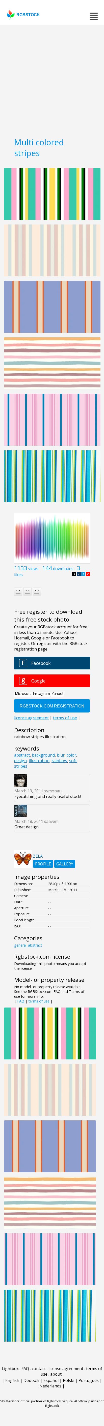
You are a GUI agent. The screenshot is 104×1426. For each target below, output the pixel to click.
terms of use (38, 1001)
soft (73, 760)
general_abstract (28, 945)
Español (51, 1380)
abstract (22, 755)
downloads (63, 568)
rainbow (59, 760)
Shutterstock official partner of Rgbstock (30, 1401)
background (43, 755)
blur (61, 755)
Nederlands (50, 1386)
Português (89, 1380)
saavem (51, 821)
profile (43, 864)
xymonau (53, 791)
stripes (20, 766)
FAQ (20, 1001)
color (71, 755)
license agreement (65, 1368)
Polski (68, 1380)
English (12, 1380)
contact (39, 1368)
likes (18, 574)
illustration (39, 760)
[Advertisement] (52, 80)
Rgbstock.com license (42, 956)
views (33, 568)
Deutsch (31, 1380)
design (20, 760)
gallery (64, 864)
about (56, 1374)
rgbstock (28, 15)
